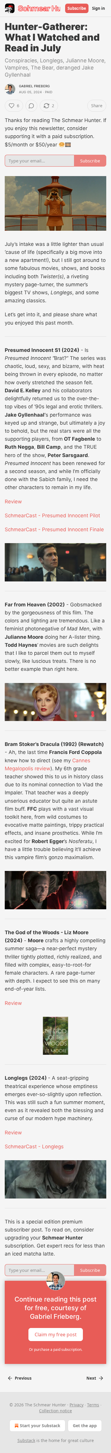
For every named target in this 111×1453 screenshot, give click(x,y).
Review (13, 502)
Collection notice (55, 1411)
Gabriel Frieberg (34, 86)
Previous (23, 1378)
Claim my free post (56, 1334)
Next (91, 1378)
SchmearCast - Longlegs (34, 1147)
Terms (93, 1405)
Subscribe (76, 8)
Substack (26, 1440)
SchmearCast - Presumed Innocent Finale (54, 529)
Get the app (85, 1425)
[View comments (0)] (31, 106)
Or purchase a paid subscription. (55, 1349)
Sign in (98, 8)
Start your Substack (40, 1425)
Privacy (76, 1405)
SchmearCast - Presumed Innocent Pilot (52, 515)
